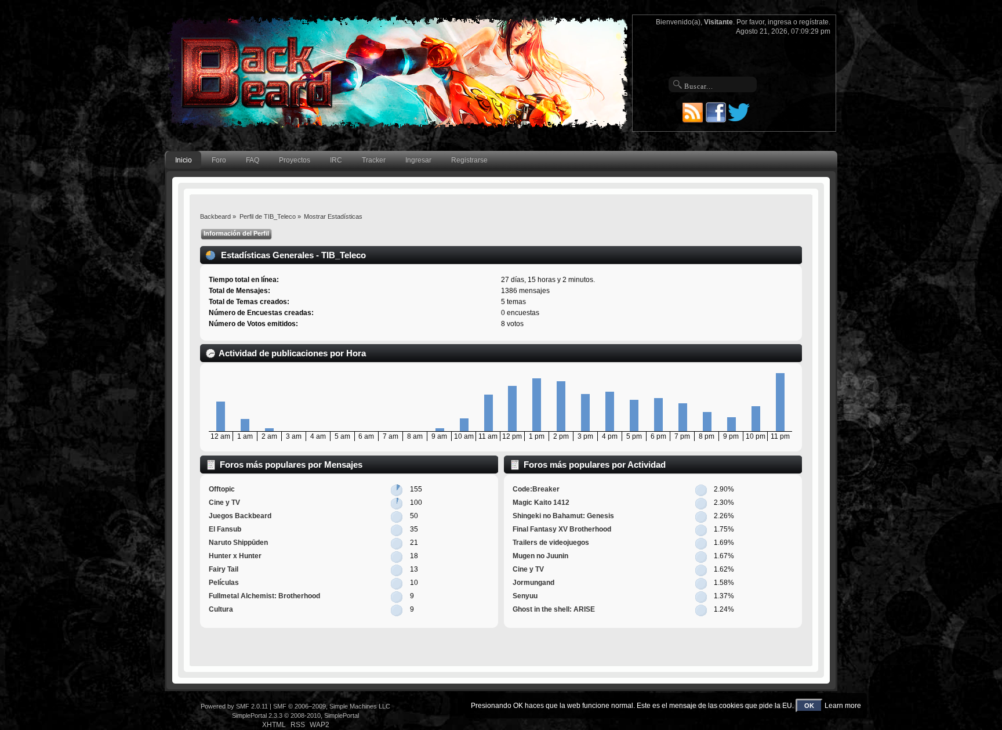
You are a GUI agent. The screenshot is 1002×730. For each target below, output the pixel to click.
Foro (219, 160)
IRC (336, 160)
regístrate (814, 22)
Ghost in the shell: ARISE (554, 609)
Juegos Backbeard (240, 516)
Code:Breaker (536, 489)
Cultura (221, 609)
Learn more (843, 706)
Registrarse (469, 160)
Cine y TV (224, 502)
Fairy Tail (223, 569)
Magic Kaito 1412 (541, 502)
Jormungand (533, 583)
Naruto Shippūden (238, 543)
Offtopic (222, 489)
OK (809, 705)
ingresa (780, 22)
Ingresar (418, 160)
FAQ (252, 160)
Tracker (374, 160)
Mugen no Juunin (540, 556)
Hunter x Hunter (235, 556)
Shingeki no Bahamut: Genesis (563, 516)
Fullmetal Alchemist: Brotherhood (264, 596)
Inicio (183, 160)
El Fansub (225, 529)
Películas (224, 583)
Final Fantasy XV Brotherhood (562, 529)
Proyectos (294, 160)
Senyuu (525, 596)
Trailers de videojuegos (551, 543)
